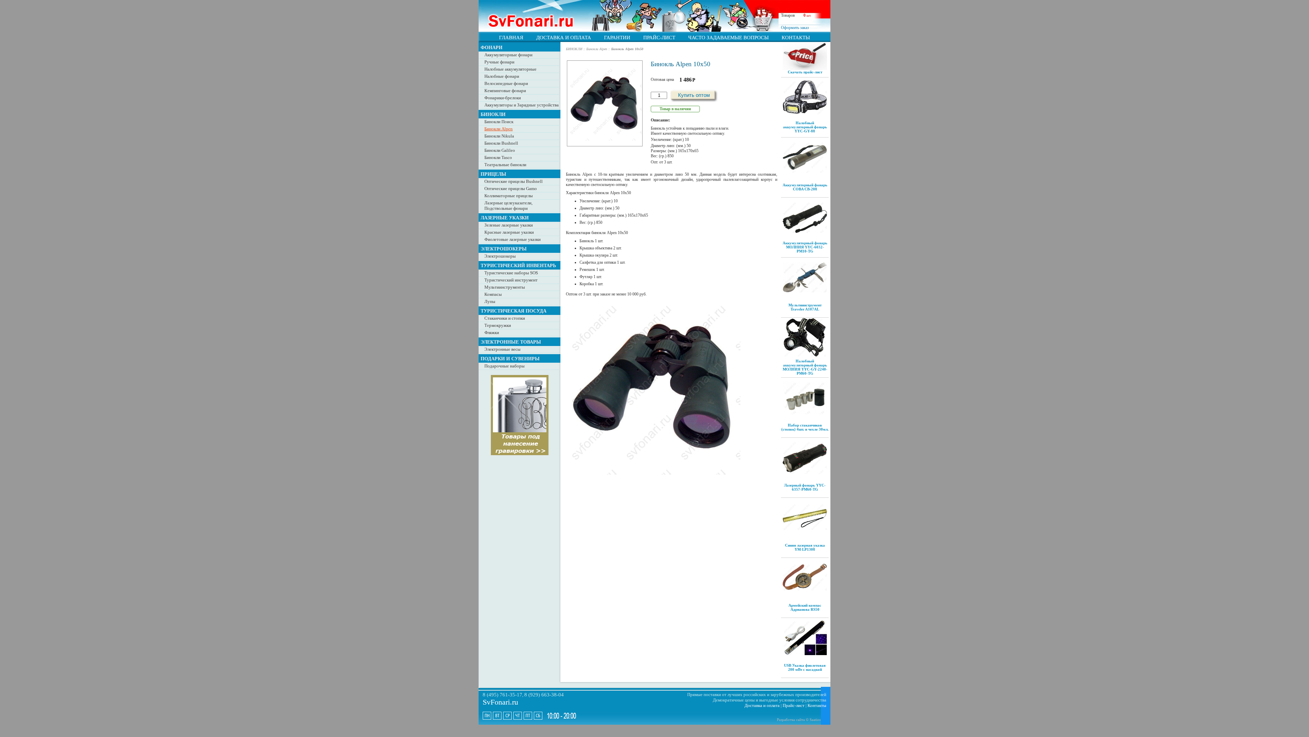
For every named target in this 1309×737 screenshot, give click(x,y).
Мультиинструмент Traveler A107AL (805, 307)
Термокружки (497, 325)
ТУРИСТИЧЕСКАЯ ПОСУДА (513, 311)
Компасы (493, 294)
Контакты (817, 705)
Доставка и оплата (762, 705)
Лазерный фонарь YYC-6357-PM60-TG (805, 487)
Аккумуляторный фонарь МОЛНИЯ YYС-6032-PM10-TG (805, 247)
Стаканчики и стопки (504, 318)
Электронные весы (502, 349)
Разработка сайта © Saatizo (799, 720)
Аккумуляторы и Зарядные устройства (521, 104)
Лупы (489, 301)
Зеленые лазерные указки (508, 225)
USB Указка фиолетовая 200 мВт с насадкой (805, 667)
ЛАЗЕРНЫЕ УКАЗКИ (505, 217)
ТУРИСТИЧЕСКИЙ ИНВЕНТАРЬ (518, 265)
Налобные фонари (501, 76)
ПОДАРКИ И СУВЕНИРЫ (510, 358)
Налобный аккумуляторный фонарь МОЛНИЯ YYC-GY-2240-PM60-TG (805, 367)
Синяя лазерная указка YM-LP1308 (805, 547)
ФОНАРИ (491, 47)
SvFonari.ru (500, 702)
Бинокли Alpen (498, 128)
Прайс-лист (793, 705)
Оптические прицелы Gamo (510, 188)
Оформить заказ (795, 27)
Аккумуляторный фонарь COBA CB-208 (805, 187)
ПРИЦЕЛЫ (493, 174)
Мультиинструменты (504, 287)
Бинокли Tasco (498, 157)
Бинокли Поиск (498, 121)
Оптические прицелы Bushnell (513, 181)
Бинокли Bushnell (501, 143)
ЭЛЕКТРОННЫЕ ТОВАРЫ (511, 342)
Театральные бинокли (505, 164)
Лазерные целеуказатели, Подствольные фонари (508, 205)
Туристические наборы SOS (511, 272)
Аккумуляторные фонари (508, 54)
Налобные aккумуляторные (510, 69)
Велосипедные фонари (506, 83)
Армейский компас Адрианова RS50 (804, 607)
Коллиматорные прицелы (508, 195)
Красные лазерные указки (509, 232)
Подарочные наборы (504, 366)
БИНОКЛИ (493, 114)
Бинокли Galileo (499, 150)
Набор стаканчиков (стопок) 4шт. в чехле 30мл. (805, 427)
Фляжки (491, 332)
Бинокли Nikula (499, 136)
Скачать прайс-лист (805, 72)
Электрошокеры (500, 256)
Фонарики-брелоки (502, 97)
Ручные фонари (499, 61)
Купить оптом (694, 95)
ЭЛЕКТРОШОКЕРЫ (504, 248)
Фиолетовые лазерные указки (512, 239)
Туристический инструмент (511, 280)
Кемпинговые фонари (505, 90)
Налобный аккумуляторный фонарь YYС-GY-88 (805, 127)
